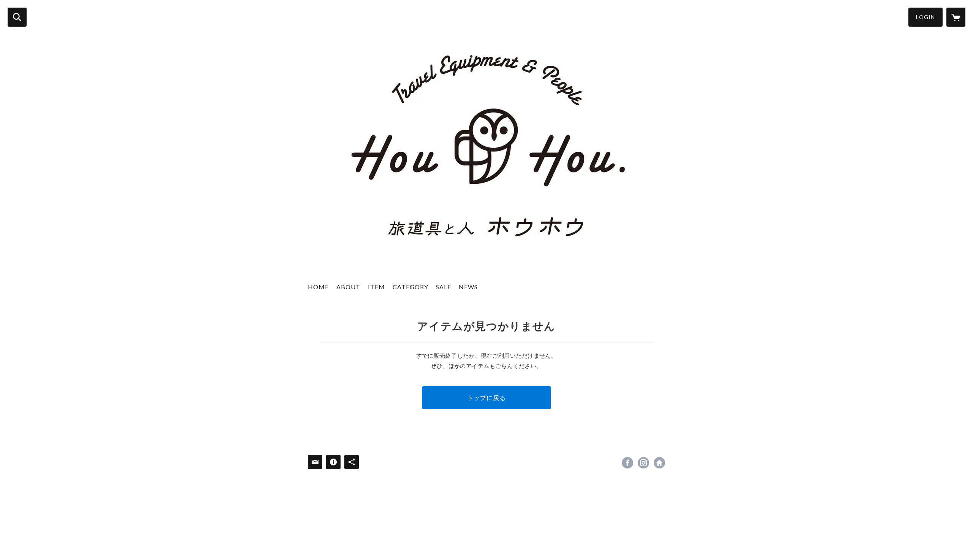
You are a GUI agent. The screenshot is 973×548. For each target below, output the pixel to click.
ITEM (376, 286)
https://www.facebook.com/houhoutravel (627, 462)
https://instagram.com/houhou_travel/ (643, 462)
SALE (443, 286)
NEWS (468, 286)
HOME (318, 286)
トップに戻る (486, 397)
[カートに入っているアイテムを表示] (955, 17)
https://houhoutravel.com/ (659, 462)
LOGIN (925, 17)
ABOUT (348, 286)
